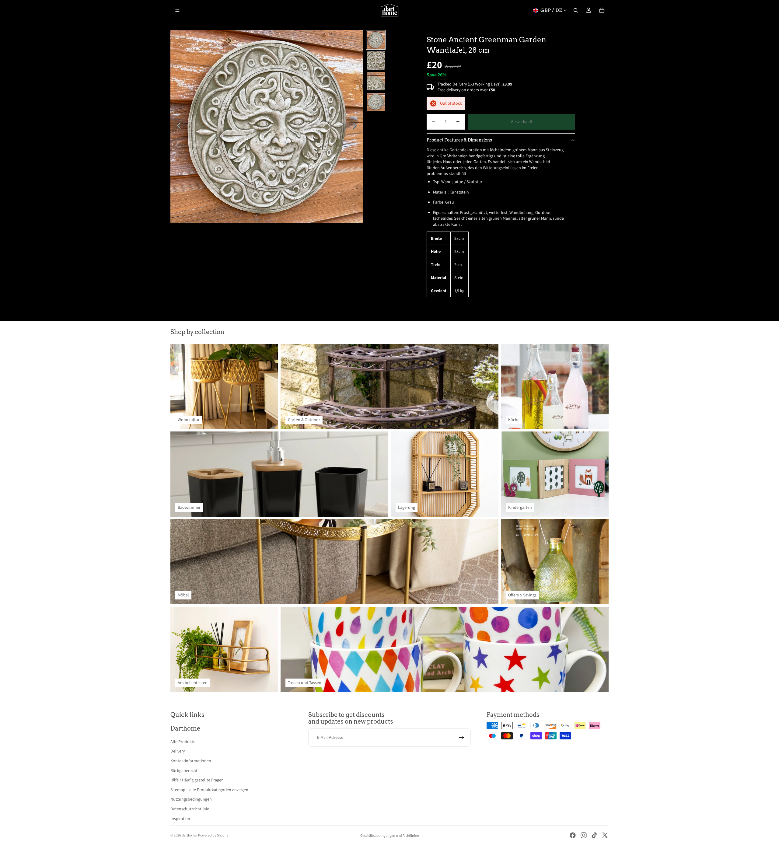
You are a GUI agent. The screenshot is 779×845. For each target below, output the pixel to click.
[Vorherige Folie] (177, 126)
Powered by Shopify (213, 835)
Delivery (177, 751)
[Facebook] (572, 835)
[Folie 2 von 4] (376, 60)
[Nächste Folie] (356, 126)
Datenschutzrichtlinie (189, 809)
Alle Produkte (182, 741)
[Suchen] (575, 10)
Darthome (189, 835)
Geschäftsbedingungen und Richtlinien (389, 835)
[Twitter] (605, 835)
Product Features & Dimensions (459, 140)
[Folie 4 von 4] (376, 102)
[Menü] (177, 10)
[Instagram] (583, 835)
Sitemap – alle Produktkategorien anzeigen (209, 789)
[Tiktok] (594, 835)
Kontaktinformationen (190, 760)
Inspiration (180, 818)
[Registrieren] (461, 737)
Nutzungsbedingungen (191, 799)
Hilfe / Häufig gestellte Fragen (197, 780)
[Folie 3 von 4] (376, 81)
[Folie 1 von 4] (376, 40)
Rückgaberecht (183, 770)
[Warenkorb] (602, 10)
